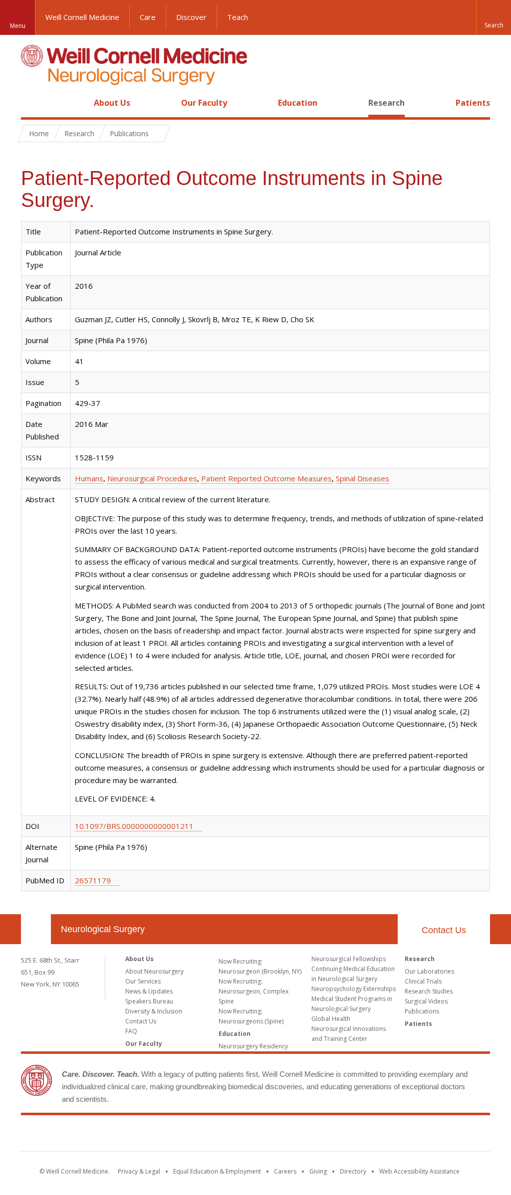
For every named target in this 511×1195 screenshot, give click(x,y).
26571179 (93, 880)
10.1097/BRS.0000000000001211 (134, 826)
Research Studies (429, 991)
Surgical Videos (426, 1001)
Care (148, 17)
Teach (237, 17)
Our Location (36, 929)
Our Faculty (204, 102)
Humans (89, 478)
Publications (422, 1011)
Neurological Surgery (103, 929)
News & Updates (149, 991)
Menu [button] (17, 25)
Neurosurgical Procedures (152, 478)
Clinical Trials (423, 981)
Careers (285, 1171)
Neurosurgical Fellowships (348, 959)
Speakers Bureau (149, 1001)
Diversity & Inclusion (153, 1011)
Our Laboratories (429, 971)
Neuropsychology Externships (353, 989)
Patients (473, 102)
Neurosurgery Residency (253, 1046)
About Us (112, 102)
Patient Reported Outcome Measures (266, 478)
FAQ (131, 1031)
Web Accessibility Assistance (419, 1171)
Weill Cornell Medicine (82, 17)
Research (386, 102)
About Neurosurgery (154, 971)
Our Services (143, 981)
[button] (493, 17)
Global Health (330, 1018)
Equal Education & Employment (217, 1171)
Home (32, 103)
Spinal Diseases (362, 478)
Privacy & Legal (139, 1171)
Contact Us (444, 930)
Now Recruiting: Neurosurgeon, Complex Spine (253, 991)
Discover (191, 17)
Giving (318, 1171)
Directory (353, 1171)
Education (297, 102)
